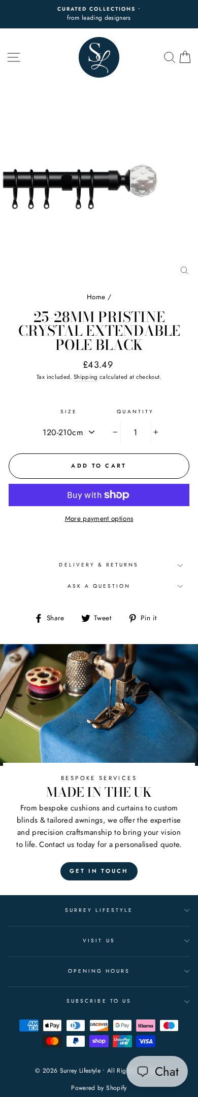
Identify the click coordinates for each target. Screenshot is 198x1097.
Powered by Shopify (98, 1087)
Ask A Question (99, 586)
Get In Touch (99, 871)
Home (96, 297)
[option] (99, 14)
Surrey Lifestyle (99, 910)
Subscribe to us (99, 1001)
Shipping (86, 377)
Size (68, 411)
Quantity (135, 411)
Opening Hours (99, 971)
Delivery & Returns (99, 565)
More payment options (99, 518)
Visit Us (99, 940)
